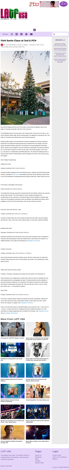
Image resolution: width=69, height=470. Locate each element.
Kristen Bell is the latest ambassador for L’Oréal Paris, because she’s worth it (37, 359)
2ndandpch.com (42, 311)
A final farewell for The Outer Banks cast (37, 400)
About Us (38, 455)
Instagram (8, 313)
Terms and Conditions (59, 457)
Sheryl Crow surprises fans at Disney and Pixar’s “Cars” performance (12, 421)
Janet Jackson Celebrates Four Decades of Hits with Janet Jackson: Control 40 (37, 338)
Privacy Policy (56, 455)
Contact (37, 461)
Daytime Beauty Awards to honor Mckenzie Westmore (10, 400)
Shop (37, 459)
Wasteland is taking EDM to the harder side (12, 359)
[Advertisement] (49, 17)
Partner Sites (39, 463)
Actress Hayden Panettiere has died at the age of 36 (11, 442)
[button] (34, 30)
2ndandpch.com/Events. (33, 240)
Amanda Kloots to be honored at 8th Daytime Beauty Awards (36, 380)
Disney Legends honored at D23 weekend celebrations (37, 421)
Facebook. (15, 313)
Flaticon (55, 459)
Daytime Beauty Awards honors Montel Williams (12, 380)
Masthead (38, 457)
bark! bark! (16, 174)
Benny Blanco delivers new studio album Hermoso (37, 442)
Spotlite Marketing (63, 467)
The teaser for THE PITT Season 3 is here (12, 338)
